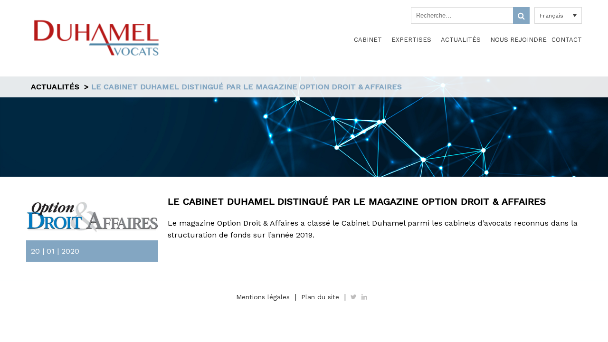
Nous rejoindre (518, 39)
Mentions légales (263, 297)
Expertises (411, 39)
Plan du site (320, 297)
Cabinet (368, 39)
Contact (566, 39)
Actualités (461, 39)
